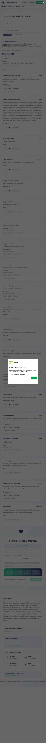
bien (34, 378)
